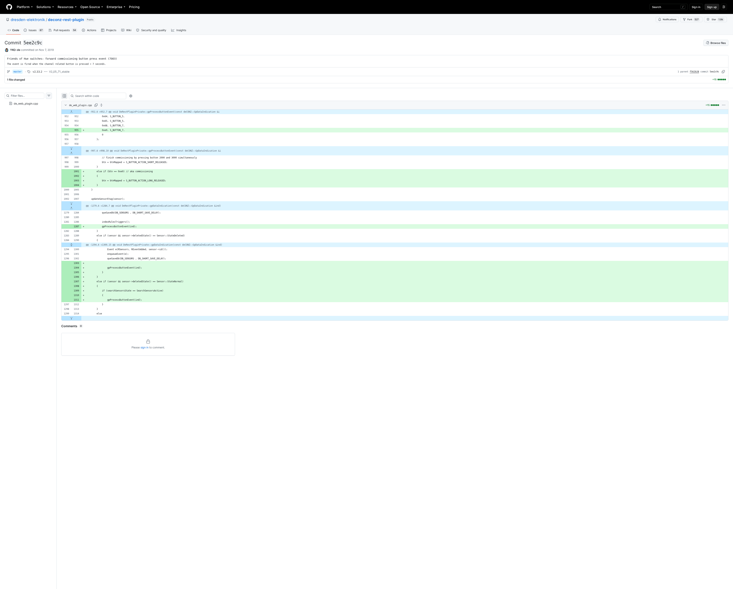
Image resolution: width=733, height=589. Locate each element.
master (18, 71)
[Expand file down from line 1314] (71, 318)
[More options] (724, 105)
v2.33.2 (37, 71)
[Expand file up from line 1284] (71, 208)
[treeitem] (28, 103)
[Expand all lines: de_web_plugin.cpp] (101, 105)
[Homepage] (9, 7)
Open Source (90, 7)
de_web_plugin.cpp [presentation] (26, 103)
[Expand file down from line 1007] (71, 203)
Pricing (134, 7)
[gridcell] (394, 112)
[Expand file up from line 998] (71, 153)
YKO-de (15, 49)
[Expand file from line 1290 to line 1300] (71, 245)
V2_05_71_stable (59, 71)
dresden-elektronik (28, 19)
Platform (23, 7)
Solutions (43, 7)
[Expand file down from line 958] (71, 148)
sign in (144, 347)
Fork (693, 19)
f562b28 (694, 71)
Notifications (669, 19)
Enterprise (114, 7)
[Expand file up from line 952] (71, 112)
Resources (65, 7)
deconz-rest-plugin (66, 19)
